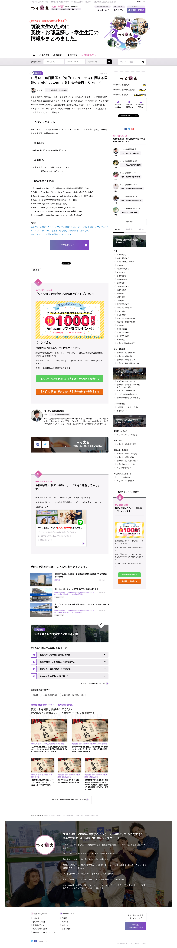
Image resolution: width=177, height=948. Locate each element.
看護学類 (121, 339)
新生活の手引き (38, 925)
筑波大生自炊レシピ (125, 464)
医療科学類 (122, 329)
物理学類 (121, 297)
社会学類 (121, 265)
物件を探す (119, 9)
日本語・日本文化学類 (125, 262)
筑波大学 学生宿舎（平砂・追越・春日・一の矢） (129, 386)
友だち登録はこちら (69, 245)
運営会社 (129, 222)
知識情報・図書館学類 (126, 322)
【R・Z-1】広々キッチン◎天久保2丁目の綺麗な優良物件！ (77, 589)
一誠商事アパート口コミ (127, 407)
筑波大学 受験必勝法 (126, 360)
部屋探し (58, 55)
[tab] (118, 230)
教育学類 (121, 272)
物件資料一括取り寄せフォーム (44, 932)
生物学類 (121, 283)
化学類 (120, 301)
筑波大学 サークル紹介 (127, 454)
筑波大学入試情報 (124, 356)
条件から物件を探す (40, 929)
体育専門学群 (123, 332)
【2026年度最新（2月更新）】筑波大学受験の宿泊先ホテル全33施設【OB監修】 (80, 575)
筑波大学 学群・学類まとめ (128, 363)
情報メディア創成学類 (126, 318)
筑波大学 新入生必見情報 (127, 461)
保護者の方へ (88, 55)
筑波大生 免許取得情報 (126, 444)
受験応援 (44, 55)
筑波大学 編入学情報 (126, 353)
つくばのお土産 (123, 477)
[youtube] (133, 129)
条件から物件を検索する (129, 574)
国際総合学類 (123, 269)
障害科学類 (122, 279)
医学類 (120, 325)
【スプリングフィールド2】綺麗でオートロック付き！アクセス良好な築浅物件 (81, 605)
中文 (144, 1)
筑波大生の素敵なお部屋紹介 (128, 398)
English (139, 1)
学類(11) (35, 695)
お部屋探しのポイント (126, 381)
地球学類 (121, 290)
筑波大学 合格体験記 (126, 343)
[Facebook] (126, 129)
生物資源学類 (123, 286)
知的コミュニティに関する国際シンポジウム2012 (52, 234)
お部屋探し (122, 411)
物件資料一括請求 (136, 9)
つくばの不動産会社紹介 (127, 394)
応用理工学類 (123, 304)
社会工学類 (122, 311)
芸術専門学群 (123, 336)
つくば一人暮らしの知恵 (127, 435)
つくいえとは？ (102, 9)
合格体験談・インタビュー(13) (73, 695)
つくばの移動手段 (124, 468)
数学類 (120, 294)
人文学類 (121, 254)
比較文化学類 (123, 258)
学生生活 (72, 55)
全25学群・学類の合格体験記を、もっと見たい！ (69, 799)
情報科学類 (122, 315)
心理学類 (121, 276)
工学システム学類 (124, 308)
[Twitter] (129, 129)
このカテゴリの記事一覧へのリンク (92, 683)
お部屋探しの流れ (39, 922)
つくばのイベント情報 (126, 481)
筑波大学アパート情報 (126, 391)
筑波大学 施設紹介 (125, 457)
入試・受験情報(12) (50, 695)
